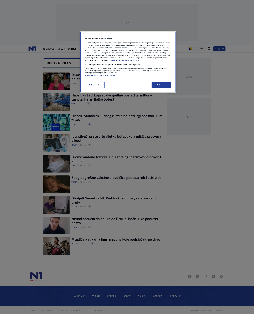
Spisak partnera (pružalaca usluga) (100, 75)
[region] (128, 62)
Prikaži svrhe (94, 85)
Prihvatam (161, 85)
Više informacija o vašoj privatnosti (124, 60)
